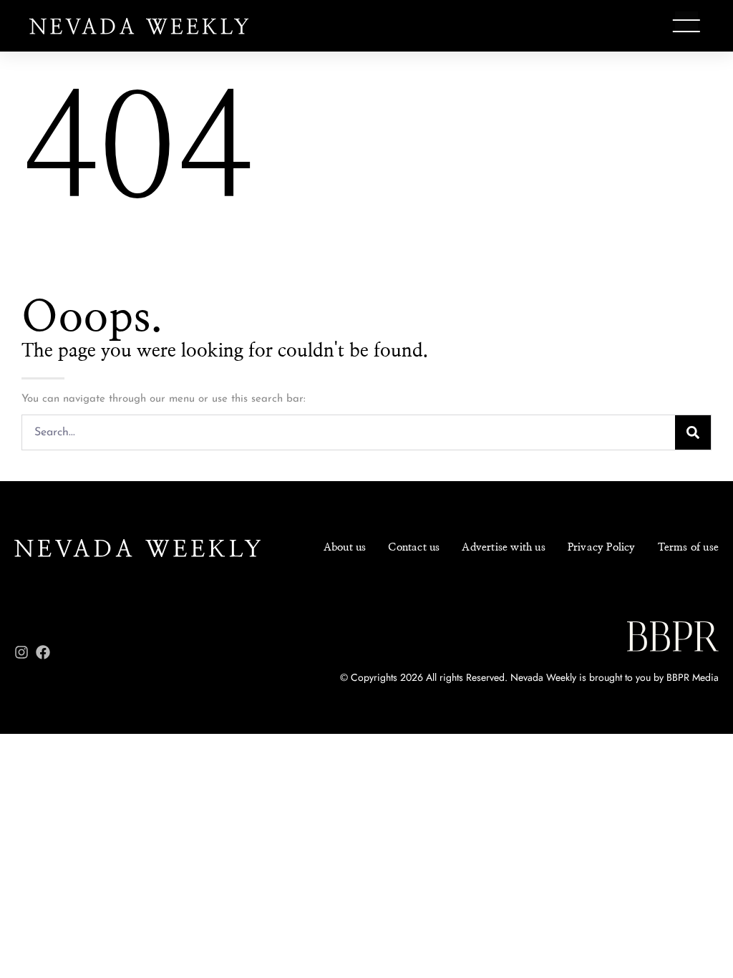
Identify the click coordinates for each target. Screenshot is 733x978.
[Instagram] (21, 652)
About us (345, 547)
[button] (686, 26)
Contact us (414, 547)
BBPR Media (692, 677)
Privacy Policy (602, 547)
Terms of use (688, 547)
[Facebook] (43, 652)
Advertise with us (503, 547)
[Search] (693, 432)
